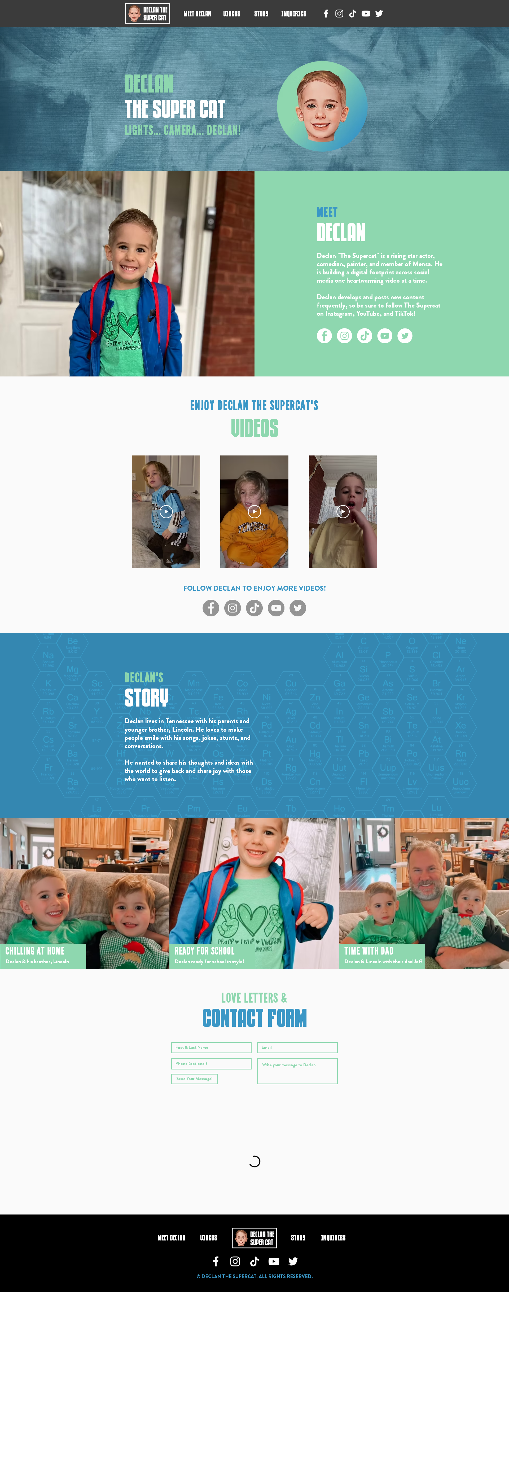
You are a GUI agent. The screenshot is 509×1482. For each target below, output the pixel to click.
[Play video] (166, 511)
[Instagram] (339, 13)
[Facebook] (326, 13)
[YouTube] (366, 13)
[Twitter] (379, 13)
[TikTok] (352, 13)
